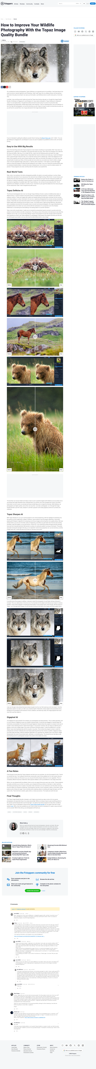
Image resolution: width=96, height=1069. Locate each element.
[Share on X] (4, 87)
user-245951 (26, 923)
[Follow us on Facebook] (82, 31)
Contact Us (52, 1049)
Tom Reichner (17, 1022)
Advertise (52, 1050)
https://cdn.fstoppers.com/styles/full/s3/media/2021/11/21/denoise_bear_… (29, 936)
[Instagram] (21, 833)
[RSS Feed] (93, 31)
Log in (43, 890)
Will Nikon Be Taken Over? (87, 185)
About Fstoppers (53, 1047)
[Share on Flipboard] (7, 87)
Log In (87, 3)
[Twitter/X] (26, 833)
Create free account (33, 890)
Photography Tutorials (42, 1047)
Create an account (21, 909)
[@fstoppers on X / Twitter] (85, 31)
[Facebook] (23, 833)
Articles (16, 4)
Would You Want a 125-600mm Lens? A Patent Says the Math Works (87, 196)
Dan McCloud (20, 969)
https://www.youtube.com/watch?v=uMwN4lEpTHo (35, 1017)
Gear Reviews (8, 19)
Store (42, 4)
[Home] (7, 3)
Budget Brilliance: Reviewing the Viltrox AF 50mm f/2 (57, 859)
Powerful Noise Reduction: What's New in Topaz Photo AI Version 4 (21, 846)
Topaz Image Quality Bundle (37, 804)
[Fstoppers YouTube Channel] (78, 31)
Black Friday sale (46, 138)
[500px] (28, 833)
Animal (15, 19)
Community (29, 4)
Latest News (14, 1047)
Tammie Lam (16, 1011)
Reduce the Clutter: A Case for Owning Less (87, 180)
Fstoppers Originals (17, 812)
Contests (36, 4)
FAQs (51, 1052)
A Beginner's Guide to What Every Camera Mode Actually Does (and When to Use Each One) (57, 853)
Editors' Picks (26, 1047)
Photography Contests (28, 1052)
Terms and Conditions (75, 1055)
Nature (25, 812)
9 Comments (15, 41)
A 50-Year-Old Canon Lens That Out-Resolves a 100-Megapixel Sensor (88, 190)
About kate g (23, 823)
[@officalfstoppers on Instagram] (75, 31)
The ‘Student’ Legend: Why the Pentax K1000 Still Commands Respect (88, 202)
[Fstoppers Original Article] (65, 41)
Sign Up (92, 3)
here (12, 806)
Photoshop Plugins (41, 1049)
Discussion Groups (28, 1050)
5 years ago (22, 913)
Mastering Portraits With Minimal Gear (57, 846)
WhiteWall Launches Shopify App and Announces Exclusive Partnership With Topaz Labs (21, 853)
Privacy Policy (68, 1055)
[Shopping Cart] (84, 3)
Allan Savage (17, 993)
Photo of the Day (27, 1049)
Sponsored (36, 812)
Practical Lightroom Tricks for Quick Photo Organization (20, 859)
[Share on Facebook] (2, 87)
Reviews (22, 4)
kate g (4, 40)
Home (2, 19)
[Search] (80, 3)
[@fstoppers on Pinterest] (89, 31)
